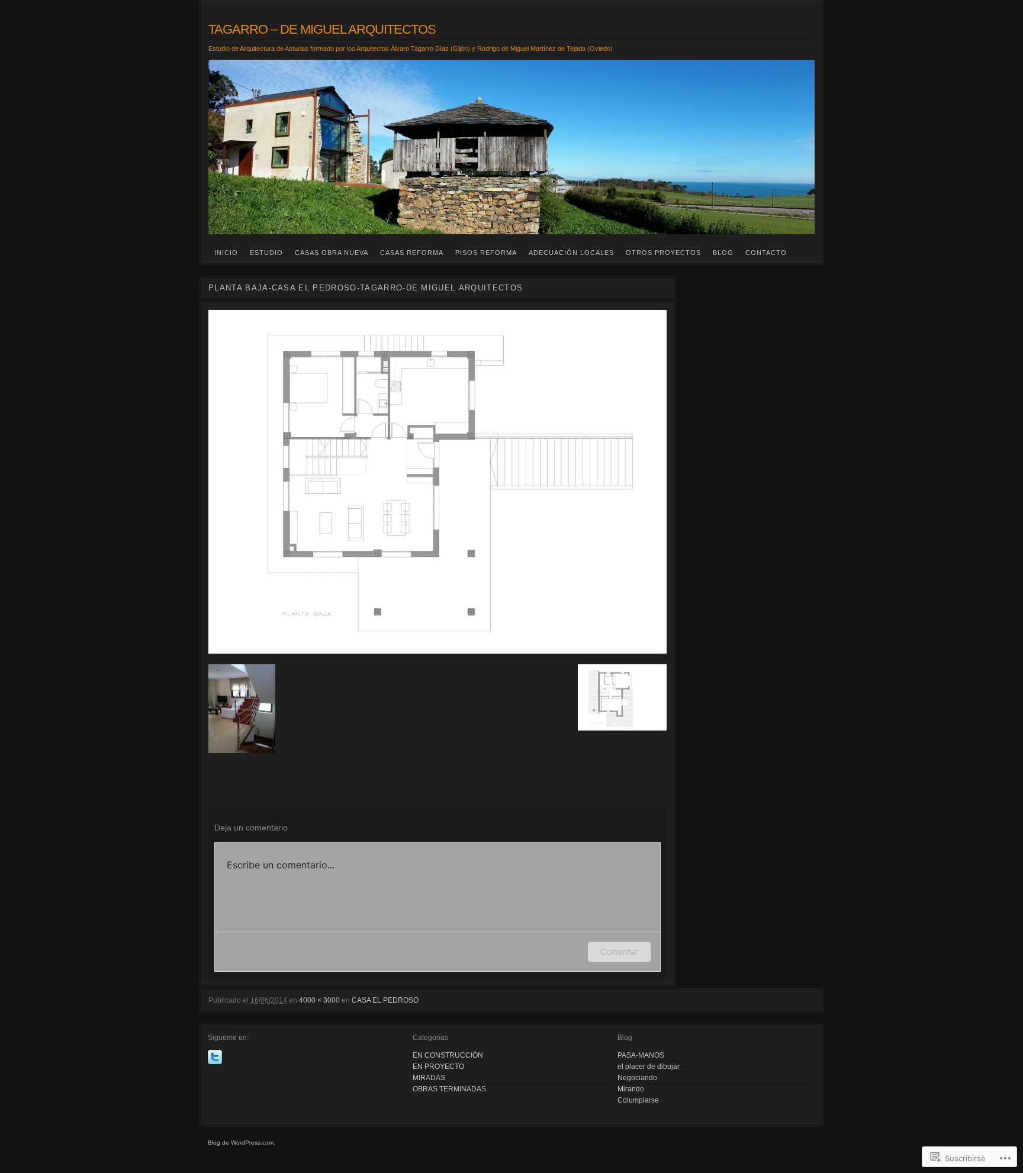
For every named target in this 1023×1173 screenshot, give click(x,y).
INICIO (226, 252)
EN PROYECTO (438, 1066)
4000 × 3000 (319, 1000)
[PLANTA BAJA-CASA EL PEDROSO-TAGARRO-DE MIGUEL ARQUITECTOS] (437, 482)
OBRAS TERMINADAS (449, 1089)
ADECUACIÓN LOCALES (571, 252)
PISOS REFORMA (486, 252)
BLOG (723, 252)
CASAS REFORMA (411, 252)
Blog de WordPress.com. (241, 1142)
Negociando (637, 1078)
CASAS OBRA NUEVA (331, 252)
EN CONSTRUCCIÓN (448, 1055)
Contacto (766, 252)
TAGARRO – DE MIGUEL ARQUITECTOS (322, 29)
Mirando (630, 1089)
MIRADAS (429, 1078)
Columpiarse (638, 1100)
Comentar (619, 951)
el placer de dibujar (648, 1066)
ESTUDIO (266, 252)
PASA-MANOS (640, 1055)
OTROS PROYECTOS (663, 252)
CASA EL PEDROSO (385, 1000)
